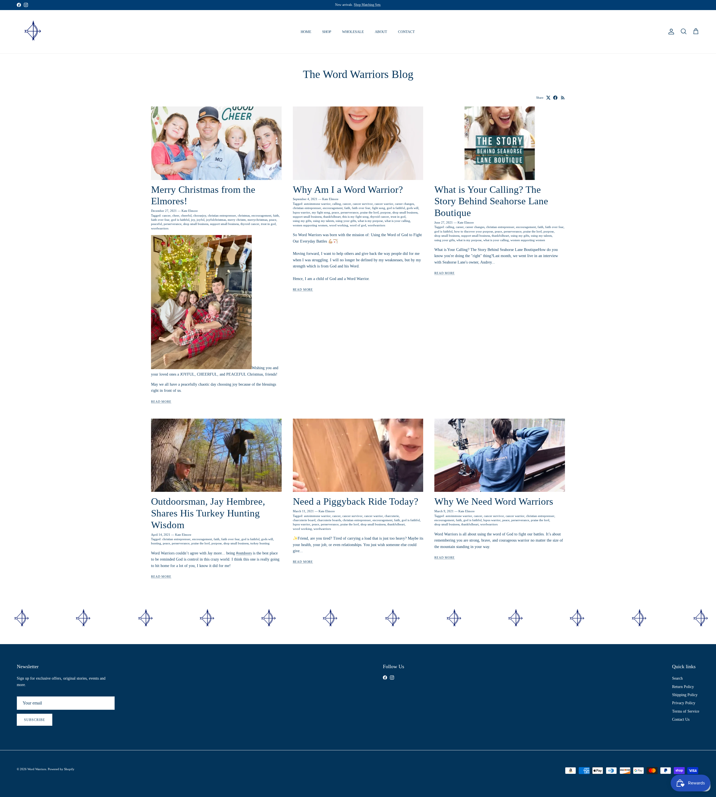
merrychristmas (257, 219)
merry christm (237, 219)
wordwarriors (159, 228)
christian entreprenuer (222, 215)
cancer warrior (384, 203)
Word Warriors (36, 769)
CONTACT (406, 32)
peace (272, 219)
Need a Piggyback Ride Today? (355, 501)
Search (677, 678)
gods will (412, 208)
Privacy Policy (683, 703)
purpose (385, 212)
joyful (200, 219)
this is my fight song (355, 216)
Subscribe (34, 720)
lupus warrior (301, 212)
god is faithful (180, 219)
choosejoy (199, 215)
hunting (156, 543)
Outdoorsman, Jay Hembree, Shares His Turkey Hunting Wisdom (208, 513)
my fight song (321, 212)
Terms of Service (685, 711)
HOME (306, 32)
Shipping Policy (685, 695)
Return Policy (683, 687)
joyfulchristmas (216, 219)
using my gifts (302, 220)
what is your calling (397, 220)
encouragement (261, 215)
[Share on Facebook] (555, 98)
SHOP (326, 32)
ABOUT (381, 32)
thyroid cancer (250, 224)
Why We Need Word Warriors (493, 501)
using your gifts (346, 220)
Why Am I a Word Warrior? (348, 189)
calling (336, 203)
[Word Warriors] (33, 32)
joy (193, 219)
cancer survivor (363, 203)
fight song (378, 208)
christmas (244, 215)
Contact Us (680, 719)
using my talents (323, 220)
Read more (161, 401)
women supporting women (310, 225)
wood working (338, 225)
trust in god (268, 224)
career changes (404, 203)
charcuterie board (304, 520)
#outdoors (244, 553)
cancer (166, 215)
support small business (224, 224)
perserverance (173, 224)
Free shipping (331, 5)
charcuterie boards (329, 520)
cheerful (186, 215)
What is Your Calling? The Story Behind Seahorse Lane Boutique (491, 201)
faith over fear (160, 219)
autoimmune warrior (317, 203)
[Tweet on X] (548, 98)
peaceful (156, 224)
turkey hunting (260, 543)
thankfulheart (332, 216)
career (460, 227)
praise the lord (369, 212)
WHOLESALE (353, 32)
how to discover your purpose (473, 231)
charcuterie (392, 516)
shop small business (195, 224)
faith (276, 215)
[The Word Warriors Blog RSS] (563, 98)
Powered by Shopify (61, 769)
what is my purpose (370, 220)
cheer (175, 215)
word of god (358, 225)
